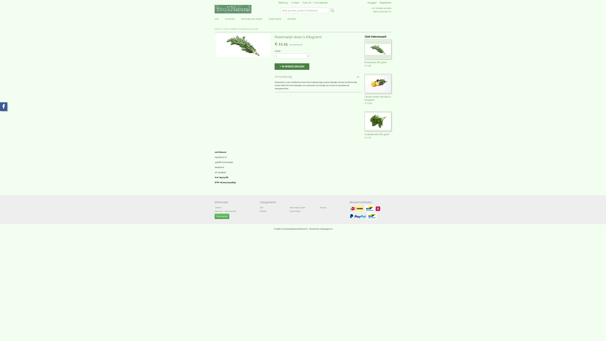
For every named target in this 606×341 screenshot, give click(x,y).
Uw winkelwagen (381, 8)
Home (216, 29)
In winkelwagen (293, 66)
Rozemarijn (234, 29)
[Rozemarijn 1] (243, 45)
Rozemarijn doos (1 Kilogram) (248, 29)
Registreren (385, 2)
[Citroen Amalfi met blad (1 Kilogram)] (378, 84)
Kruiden (226, 29)
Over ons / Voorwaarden (315, 2)
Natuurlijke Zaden (251, 19)
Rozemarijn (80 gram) (376, 62)
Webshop (283, 2)
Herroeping (222, 216)
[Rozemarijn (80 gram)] (378, 49)
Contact (295, 2)
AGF (217, 19)
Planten (230, 19)
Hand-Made (274, 19)
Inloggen (372, 2)
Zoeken (331, 10)
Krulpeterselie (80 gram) (377, 134)
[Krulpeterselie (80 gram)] (378, 121)
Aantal (277, 51)
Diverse (291, 19)
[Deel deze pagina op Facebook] (3, 106)
